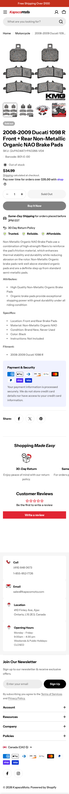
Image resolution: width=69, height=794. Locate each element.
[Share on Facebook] (19, 418)
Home (7, 33)
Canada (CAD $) (18, 747)
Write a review (34, 515)
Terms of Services (51, 694)
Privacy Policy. (16, 698)
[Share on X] (30, 418)
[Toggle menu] (5, 12)
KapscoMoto (21, 787)
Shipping (8, 175)
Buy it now (34, 206)
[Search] (61, 21)
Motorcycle (22, 33)
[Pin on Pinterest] (41, 418)
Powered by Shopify (43, 787)
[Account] (56, 12)
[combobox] (34, 21)
